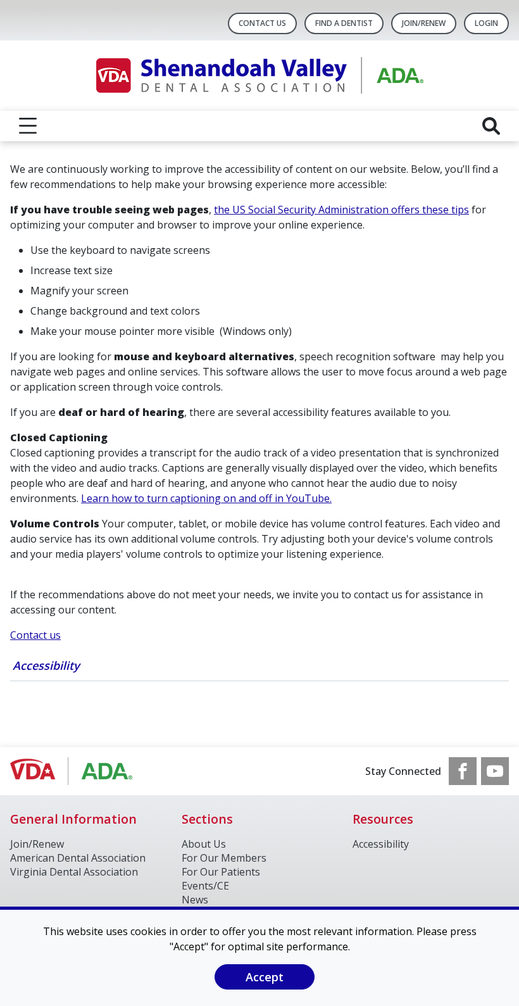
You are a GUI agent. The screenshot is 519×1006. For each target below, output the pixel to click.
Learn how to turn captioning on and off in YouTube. (206, 498)
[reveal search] (491, 126)
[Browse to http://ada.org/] (74, 771)
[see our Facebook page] (463, 771)
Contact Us (262, 23)
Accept (265, 976)
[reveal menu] (28, 126)
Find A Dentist (344, 23)
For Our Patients (221, 872)
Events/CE (205, 886)
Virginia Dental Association (74, 872)
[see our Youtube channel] (495, 771)
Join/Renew (424, 23)
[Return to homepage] (259, 75)
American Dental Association (78, 858)
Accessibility (46, 665)
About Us (204, 844)
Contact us (35, 635)
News (195, 900)
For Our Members (224, 858)
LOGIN (486, 23)
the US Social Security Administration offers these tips (341, 210)
